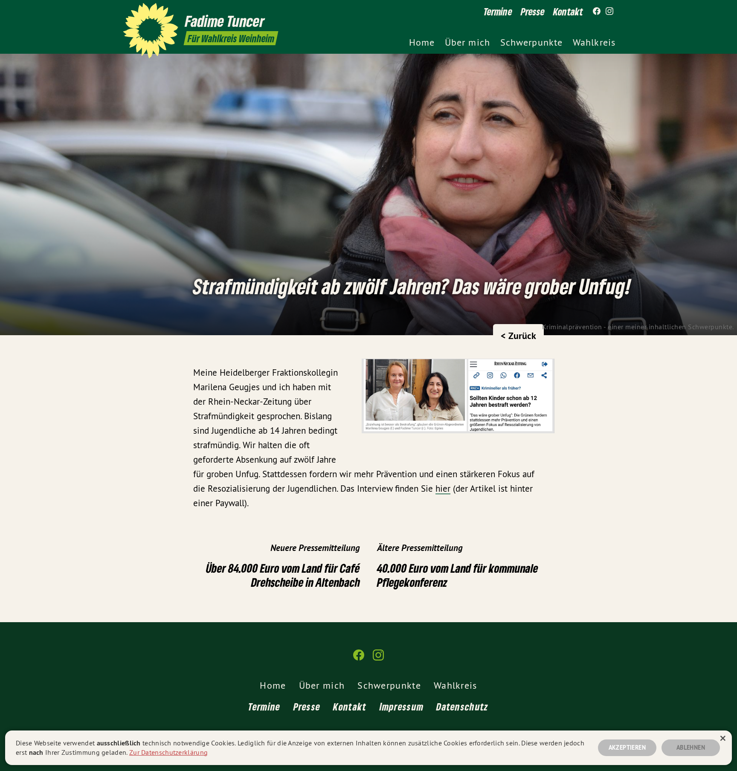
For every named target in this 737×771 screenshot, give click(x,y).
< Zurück (518, 335)
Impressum (402, 706)
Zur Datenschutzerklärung (168, 752)
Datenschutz (462, 706)
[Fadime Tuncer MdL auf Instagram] (609, 11)
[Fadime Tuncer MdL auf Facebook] (596, 11)
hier (442, 488)
